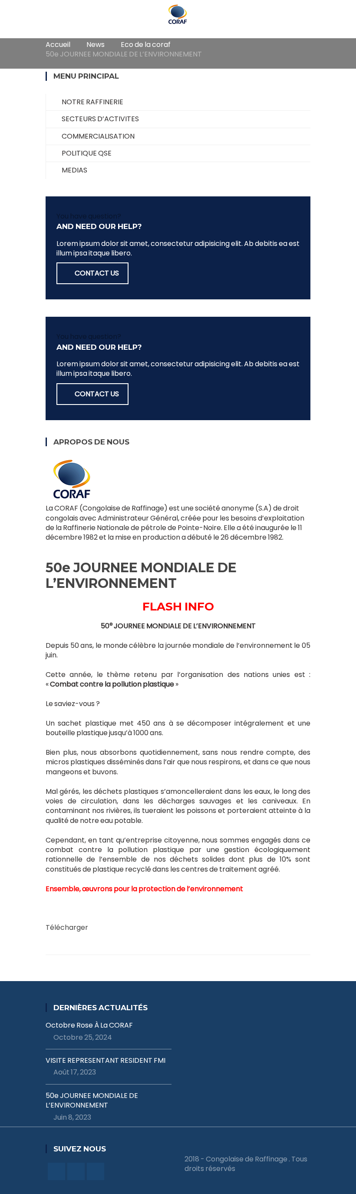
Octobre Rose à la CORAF (89, 1025)
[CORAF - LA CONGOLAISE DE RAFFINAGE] (178, 14)
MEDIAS (74, 170)
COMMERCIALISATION (98, 136)
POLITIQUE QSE (87, 153)
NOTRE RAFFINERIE (92, 102)
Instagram (95, 1171)
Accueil (58, 45)
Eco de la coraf (146, 45)
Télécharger (67, 927)
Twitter (76, 1171)
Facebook (56, 1171)
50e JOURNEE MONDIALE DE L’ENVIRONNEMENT (92, 1100)
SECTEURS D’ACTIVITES (100, 119)
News (95, 45)
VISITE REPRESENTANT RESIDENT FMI (105, 1060)
